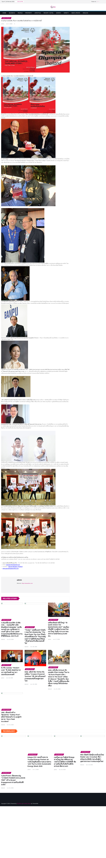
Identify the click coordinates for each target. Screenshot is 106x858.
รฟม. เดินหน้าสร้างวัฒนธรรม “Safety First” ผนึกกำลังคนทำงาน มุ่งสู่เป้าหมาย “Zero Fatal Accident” (11, 716)
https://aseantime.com (27, 583)
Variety (66, 13)
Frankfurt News (27, 803)
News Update (75, 13)
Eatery (58, 13)
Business (12, 13)
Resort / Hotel (48, 13)
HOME (4, 13)
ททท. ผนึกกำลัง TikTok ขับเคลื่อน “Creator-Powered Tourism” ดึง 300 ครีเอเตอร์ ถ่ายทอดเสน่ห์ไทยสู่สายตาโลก (35, 676)
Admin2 (3, 639)
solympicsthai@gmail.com (13, 564)
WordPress (19, 803)
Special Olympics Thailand (15, 566)
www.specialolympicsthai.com (11, 568)
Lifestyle (38, 13)
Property (28, 13)
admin (2, 23)
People (20, 13)
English (85, 13)
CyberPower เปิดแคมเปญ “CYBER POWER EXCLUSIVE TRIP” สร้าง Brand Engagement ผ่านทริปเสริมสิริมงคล (13, 780)
